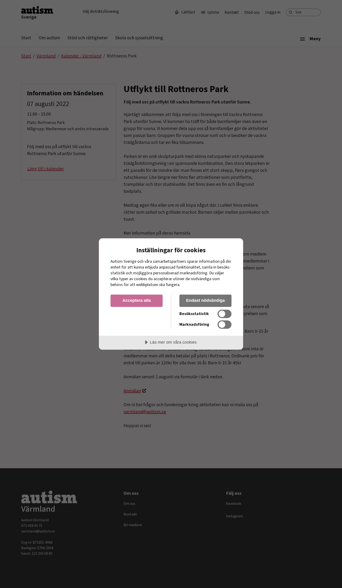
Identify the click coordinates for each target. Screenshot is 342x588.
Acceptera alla (136, 300)
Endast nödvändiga (205, 300)
